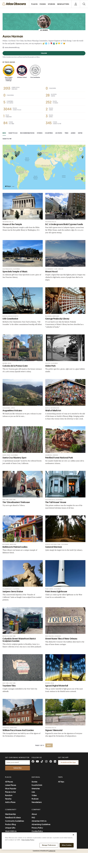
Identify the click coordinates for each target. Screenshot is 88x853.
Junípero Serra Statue (13, 591)
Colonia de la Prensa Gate (15, 366)
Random (8, 795)
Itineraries (36, 788)
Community (10, 809)
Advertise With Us (39, 821)
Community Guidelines (14, 821)
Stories (39, 133)
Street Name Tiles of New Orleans (61, 639)
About (34, 814)
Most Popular (10, 788)
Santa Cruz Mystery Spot (14, 458)
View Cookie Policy (27, 840)
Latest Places (10, 785)
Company (36, 809)
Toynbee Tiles (9, 686)
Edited (80, 133)
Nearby (8, 799)
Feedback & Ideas (13, 817)
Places (8, 777)
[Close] (73, 834)
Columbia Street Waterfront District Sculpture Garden (19, 640)
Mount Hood (51, 271)
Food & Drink (37, 785)
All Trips (61, 782)
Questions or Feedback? (44, 851)
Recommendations (27, 133)
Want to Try (7, 139)
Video (34, 795)
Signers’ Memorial (53, 730)
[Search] (84, 4)
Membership (10, 814)
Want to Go (13, 133)
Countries (49, 133)
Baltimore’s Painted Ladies (15, 547)
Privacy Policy (37, 828)
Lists (33, 792)
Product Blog (10, 824)
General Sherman (53, 547)
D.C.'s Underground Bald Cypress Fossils (64, 224)
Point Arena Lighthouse (56, 591)
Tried (66, 133)
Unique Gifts (10, 828)
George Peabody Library (57, 319)
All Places (9, 782)
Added (73, 133)
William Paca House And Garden (18, 730)
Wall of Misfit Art (53, 410)
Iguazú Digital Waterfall (56, 686)
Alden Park (50, 366)
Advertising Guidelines (41, 824)
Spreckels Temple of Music (15, 271)
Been (4, 133)
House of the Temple (12, 224)
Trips (60, 777)
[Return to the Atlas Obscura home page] (14, 4)
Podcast (35, 799)
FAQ (33, 817)
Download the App (68, 762)
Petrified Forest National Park (59, 458)
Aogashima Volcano (12, 410)
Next (49, 745)
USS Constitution (10, 319)
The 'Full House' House (55, 502)
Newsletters (37, 802)
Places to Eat (10, 792)
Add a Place (10, 802)
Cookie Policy (37, 831)
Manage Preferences (49, 845)
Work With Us (10, 831)
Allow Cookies (67, 845)
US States (58, 133)
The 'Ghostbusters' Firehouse (16, 502)
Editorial (36, 777)
